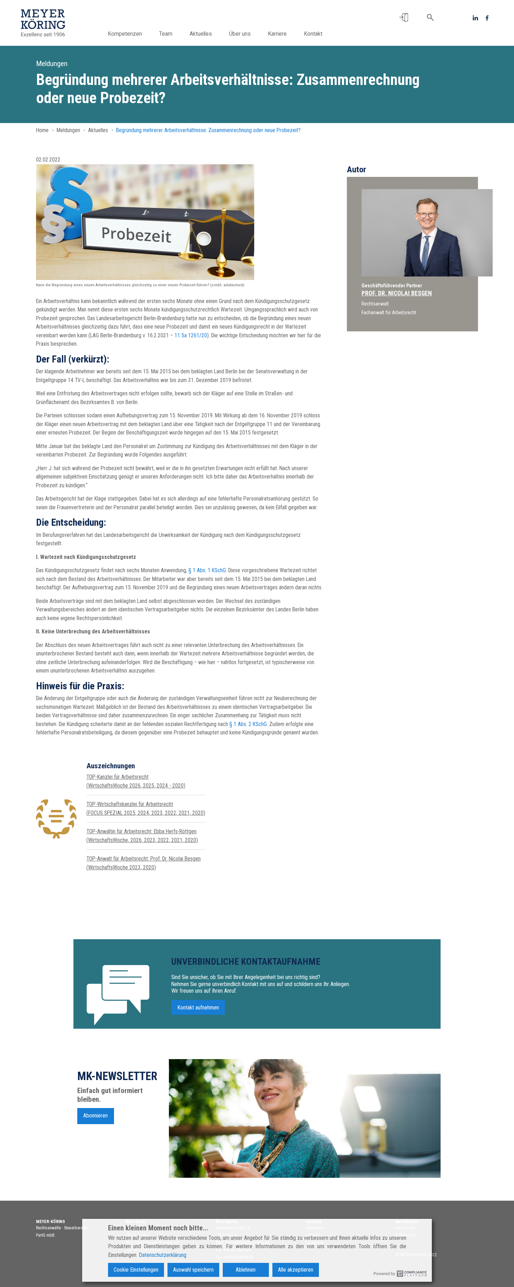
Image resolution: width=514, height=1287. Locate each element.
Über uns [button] (240, 33)
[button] (404, 17)
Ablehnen (246, 1269)
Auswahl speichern (193, 1269)
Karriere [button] (277, 33)
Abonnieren (95, 1115)
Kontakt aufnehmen (198, 1007)
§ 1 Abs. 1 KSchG (207, 570)
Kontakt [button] (313, 33)
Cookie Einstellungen (136, 1269)
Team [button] (165, 33)
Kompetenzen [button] (125, 33)
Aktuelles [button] (201, 33)
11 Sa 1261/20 (190, 335)
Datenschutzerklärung (162, 1255)
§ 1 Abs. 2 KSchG (248, 724)
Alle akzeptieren (295, 1269)
